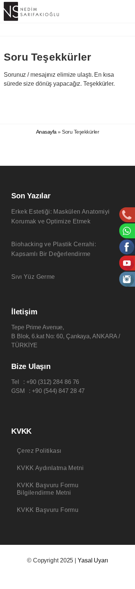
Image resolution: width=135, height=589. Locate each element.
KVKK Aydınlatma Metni (50, 468)
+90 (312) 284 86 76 (52, 382)
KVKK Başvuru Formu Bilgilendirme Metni (47, 489)
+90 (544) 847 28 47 (58, 391)
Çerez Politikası (39, 451)
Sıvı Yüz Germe (33, 277)
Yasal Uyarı (93, 560)
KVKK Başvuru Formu (47, 510)
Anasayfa (46, 132)
